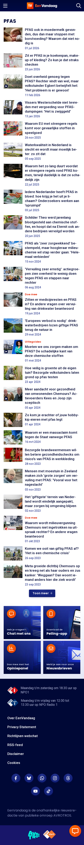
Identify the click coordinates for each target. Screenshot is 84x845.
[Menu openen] (5, 6)
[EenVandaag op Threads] (68, 778)
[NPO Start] (49, 835)
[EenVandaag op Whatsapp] (42, 778)
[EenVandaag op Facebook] (15, 778)
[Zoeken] (78, 6)
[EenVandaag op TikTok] (48, 791)
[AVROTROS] (34, 835)
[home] (42, 5)
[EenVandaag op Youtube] (35, 791)
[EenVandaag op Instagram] (55, 778)
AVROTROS (62, 815)
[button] (42, 593)
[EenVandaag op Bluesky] (28, 778)
